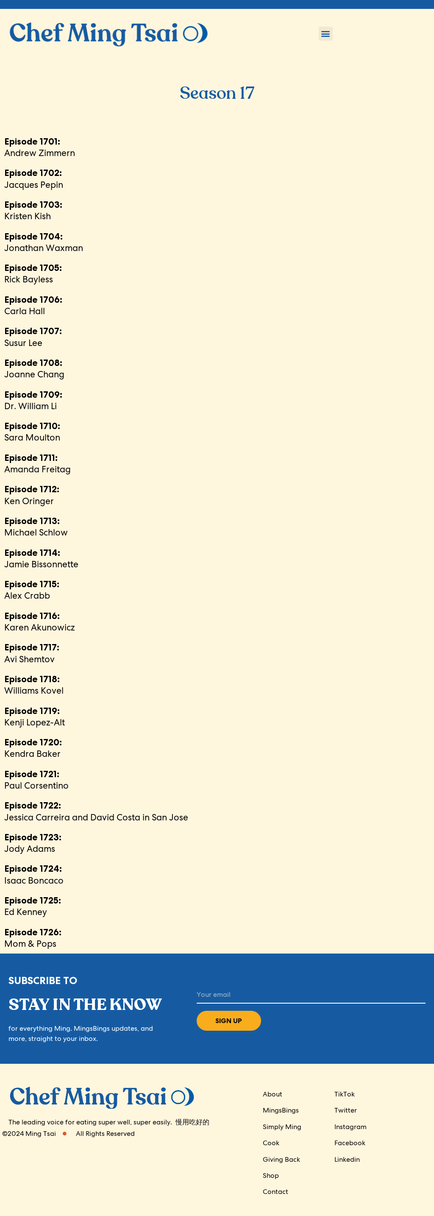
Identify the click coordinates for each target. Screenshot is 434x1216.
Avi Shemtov (31, 652)
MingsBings (281, 1110)
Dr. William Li (33, 400)
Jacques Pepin (33, 178)
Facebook (349, 1142)
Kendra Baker (33, 747)
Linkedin (347, 1159)
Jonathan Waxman (43, 242)
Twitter (345, 1110)
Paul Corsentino (36, 779)
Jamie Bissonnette (41, 558)
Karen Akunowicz (39, 621)
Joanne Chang (34, 368)
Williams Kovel (34, 684)
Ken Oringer (31, 494)
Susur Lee (33, 336)
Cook (271, 1142)
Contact (275, 1191)
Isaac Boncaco (34, 874)
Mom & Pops (32, 937)
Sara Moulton (32, 431)
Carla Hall (33, 305)
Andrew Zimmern (39, 147)
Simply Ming (282, 1126)
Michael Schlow (36, 526)
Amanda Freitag (37, 463)
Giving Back (281, 1159)
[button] (326, 34)
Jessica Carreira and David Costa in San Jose (96, 811)
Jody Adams (32, 842)
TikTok (344, 1094)
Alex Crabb (31, 589)
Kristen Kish (33, 210)
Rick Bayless (33, 273)
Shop (271, 1175)
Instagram (350, 1126)
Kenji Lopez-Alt (34, 716)
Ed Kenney (32, 906)
